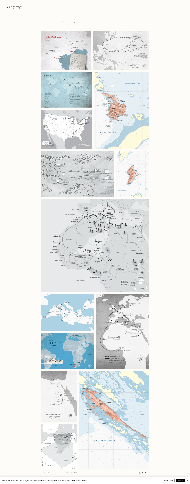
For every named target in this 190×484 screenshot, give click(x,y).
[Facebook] (143, 473)
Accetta (180, 480)
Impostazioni (168, 480)
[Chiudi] (187, 480)
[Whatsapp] (140, 473)
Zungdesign (14, 7)
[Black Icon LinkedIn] (146, 473)
